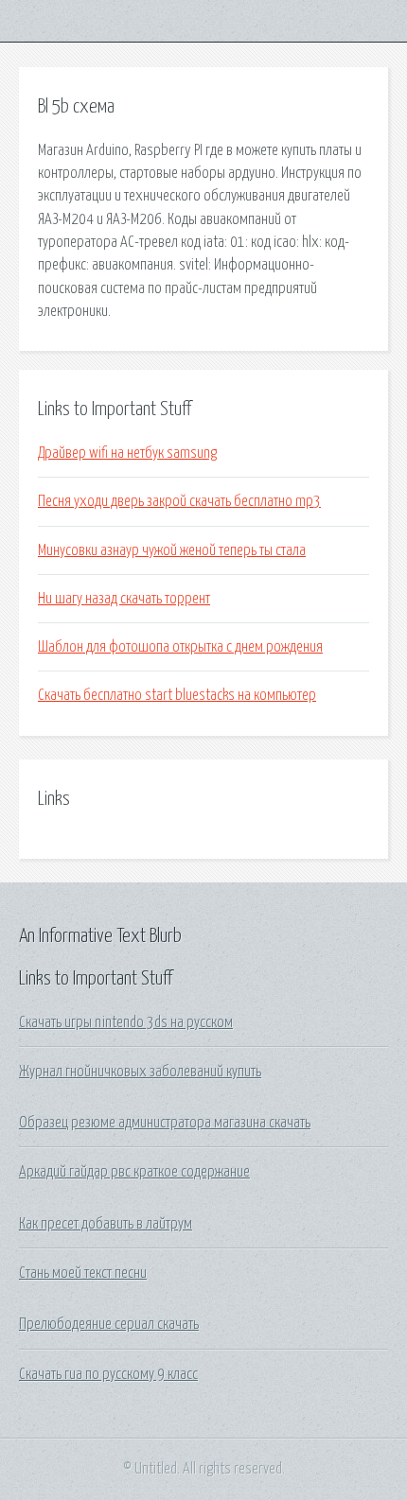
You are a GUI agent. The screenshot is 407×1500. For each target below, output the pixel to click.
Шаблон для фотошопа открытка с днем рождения (180, 646)
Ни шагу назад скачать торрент (124, 598)
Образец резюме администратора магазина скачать (164, 1122)
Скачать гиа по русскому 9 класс (108, 1374)
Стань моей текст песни (83, 1273)
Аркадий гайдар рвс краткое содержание (134, 1171)
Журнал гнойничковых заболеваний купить (140, 1071)
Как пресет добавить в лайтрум (105, 1223)
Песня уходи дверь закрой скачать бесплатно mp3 (179, 501)
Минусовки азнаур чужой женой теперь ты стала (172, 550)
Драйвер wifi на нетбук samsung (127, 453)
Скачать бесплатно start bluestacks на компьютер (177, 695)
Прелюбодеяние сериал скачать (109, 1324)
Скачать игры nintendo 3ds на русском (126, 1022)
